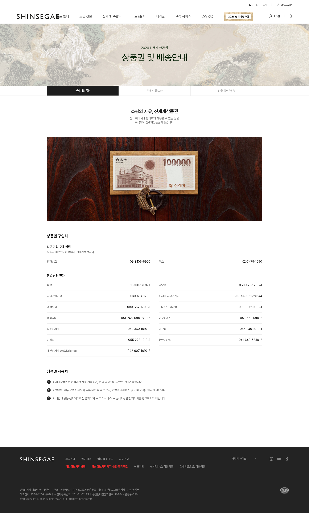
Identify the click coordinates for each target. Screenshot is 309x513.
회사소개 (70, 459)
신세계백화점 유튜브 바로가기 (279, 459)
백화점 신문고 (105, 459)
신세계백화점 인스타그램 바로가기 (271, 459)
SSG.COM (286, 5)
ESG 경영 (207, 16)
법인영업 (86, 459)
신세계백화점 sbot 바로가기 (287, 459)
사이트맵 (124, 459)
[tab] (83, 91)
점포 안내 (62, 16)
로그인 (276, 16)
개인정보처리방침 (75, 466)
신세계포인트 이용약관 (193, 466)
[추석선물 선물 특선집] (238, 16)
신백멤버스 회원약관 (162, 466)
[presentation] (82, 91)
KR (250, 5)
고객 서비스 (183, 16)
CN (265, 5)
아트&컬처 (138, 16)
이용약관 (139, 466)
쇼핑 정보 (85, 16)
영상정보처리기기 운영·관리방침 (109, 466)
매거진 (160, 16)
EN (257, 5)
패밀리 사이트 (239, 458)
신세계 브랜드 (112, 16)
